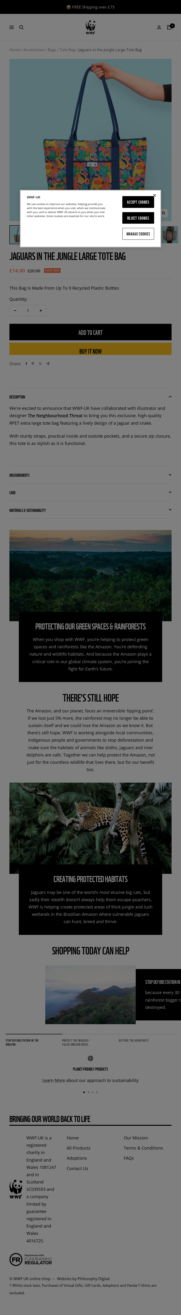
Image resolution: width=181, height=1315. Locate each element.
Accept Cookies (138, 202)
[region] (90, 218)
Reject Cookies (138, 218)
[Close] (154, 195)
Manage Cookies (138, 233)
